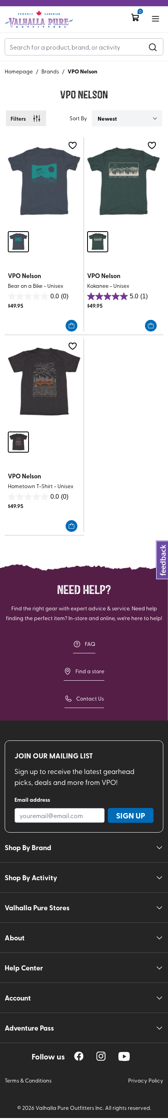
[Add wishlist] (72, 145)
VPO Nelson (82, 71)
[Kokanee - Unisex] (123, 181)
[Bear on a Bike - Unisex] (44, 181)
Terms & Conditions (28, 1080)
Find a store (89, 671)
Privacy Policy (145, 1080)
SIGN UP (130, 815)
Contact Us (90, 698)
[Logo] (39, 19)
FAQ (90, 643)
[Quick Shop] (71, 326)
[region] (79, 1056)
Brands (50, 71)
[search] (153, 47)
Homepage (19, 71)
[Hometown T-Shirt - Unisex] (44, 381)
